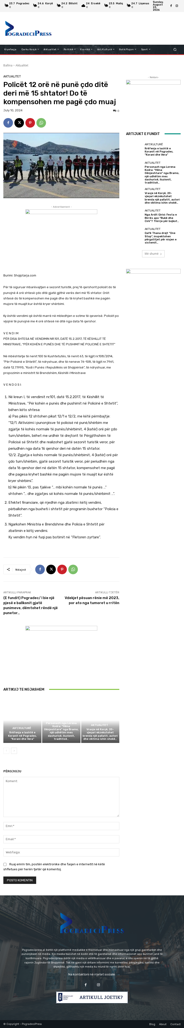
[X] (19, 123)
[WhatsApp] (41, 123)
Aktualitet (22, 65)
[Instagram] (177, 6)
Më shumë (152, 254)
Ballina (7, 65)
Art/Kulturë (21, 728)
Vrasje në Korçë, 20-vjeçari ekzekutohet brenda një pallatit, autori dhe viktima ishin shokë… (100, 734)
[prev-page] (6, 751)
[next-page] (14, 751)
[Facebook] (171, 6)
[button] (175, 49)
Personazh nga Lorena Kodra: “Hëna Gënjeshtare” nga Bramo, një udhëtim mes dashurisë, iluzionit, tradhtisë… (61, 731)
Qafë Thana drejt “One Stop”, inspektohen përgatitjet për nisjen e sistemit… (161, 238)
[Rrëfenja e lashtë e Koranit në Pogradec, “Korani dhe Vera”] (22, 720)
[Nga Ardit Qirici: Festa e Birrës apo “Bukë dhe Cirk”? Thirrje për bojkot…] (134, 216)
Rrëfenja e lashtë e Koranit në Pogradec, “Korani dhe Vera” (22, 735)
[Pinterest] (30, 123)
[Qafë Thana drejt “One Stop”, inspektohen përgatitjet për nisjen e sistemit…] (134, 236)
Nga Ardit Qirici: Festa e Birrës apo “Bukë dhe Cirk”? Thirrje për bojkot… (162, 217)
